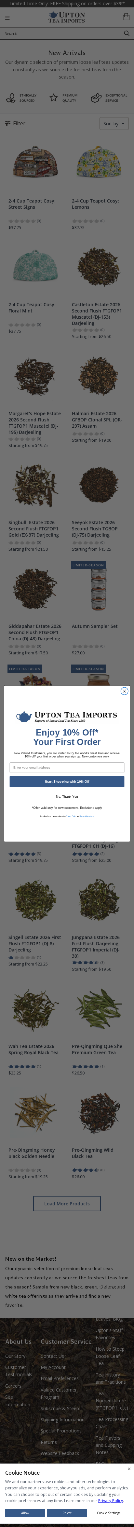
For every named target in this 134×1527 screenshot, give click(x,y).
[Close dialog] (124, 691)
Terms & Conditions (87, 816)
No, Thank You (67, 796)
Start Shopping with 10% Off (67, 781)
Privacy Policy (71, 816)
